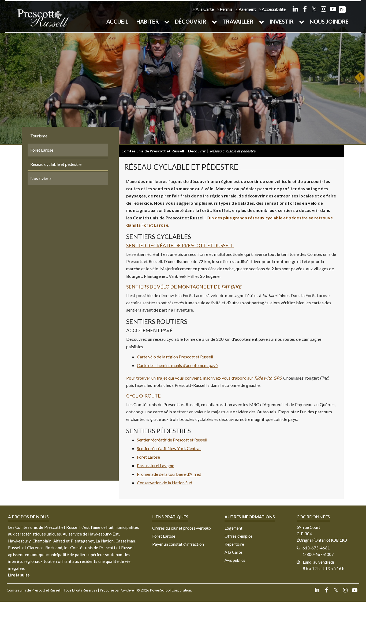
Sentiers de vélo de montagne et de (183, 287)
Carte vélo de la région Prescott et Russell (175, 356)
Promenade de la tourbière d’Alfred (169, 474)
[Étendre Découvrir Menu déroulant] (214, 21)
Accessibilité (274, 9)
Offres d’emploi (238, 536)
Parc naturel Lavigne (155, 465)
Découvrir (190, 21)
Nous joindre (329, 21)
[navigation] (42, 17)
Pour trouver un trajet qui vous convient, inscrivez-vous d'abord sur (204, 377)
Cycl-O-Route (143, 396)
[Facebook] (304, 8)
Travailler (237, 21)
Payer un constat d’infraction (178, 544)
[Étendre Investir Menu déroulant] (302, 21)
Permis (226, 9)
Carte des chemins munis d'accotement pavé (177, 365)
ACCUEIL (117, 21)
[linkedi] (295, 8)
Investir (282, 21)
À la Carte (205, 9)
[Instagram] (323, 8)
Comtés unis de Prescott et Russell (152, 151)
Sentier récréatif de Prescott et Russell (180, 245)
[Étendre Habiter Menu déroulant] (167, 21)
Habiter (147, 21)
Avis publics (235, 560)
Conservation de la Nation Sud (164, 482)
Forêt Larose (148, 456)
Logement (233, 528)
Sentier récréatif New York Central (169, 448)
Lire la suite (19, 574)
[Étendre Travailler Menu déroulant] (261, 21)
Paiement (247, 9)
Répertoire (234, 544)
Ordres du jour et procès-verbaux (181, 528)
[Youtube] (333, 8)
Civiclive (127, 590)
